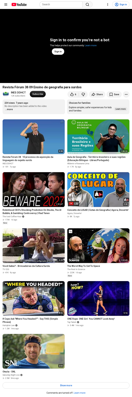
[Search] (87, 4)
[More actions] (126, 94)
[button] (98, 106)
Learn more (91, 45)
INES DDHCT (18, 92)
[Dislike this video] (83, 94)
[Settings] (108, 4)
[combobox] (62, 4)
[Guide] (6, 4)
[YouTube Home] (19, 4)
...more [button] (9, 109)
